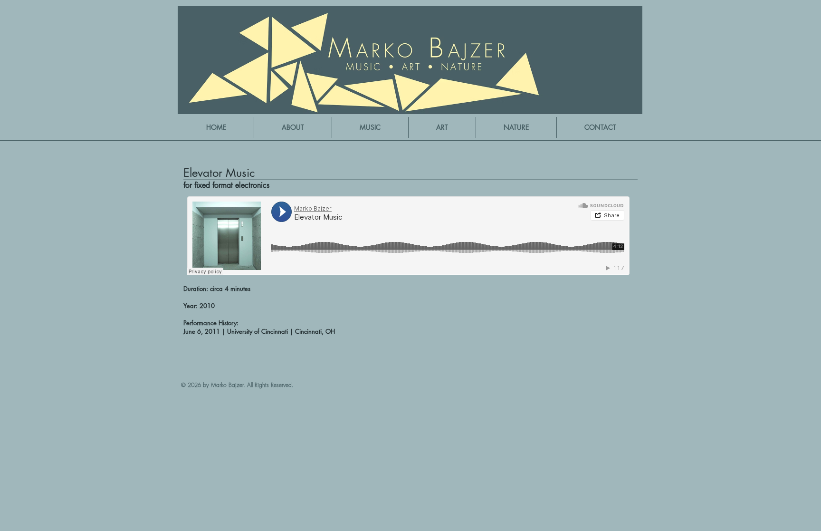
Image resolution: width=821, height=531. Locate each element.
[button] (370, 127)
